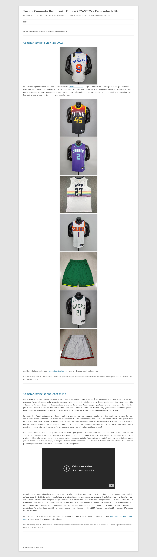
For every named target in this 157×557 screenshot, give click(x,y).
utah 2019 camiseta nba (124, 377)
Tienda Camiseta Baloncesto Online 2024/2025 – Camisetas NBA (70, 11)
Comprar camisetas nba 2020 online (44, 393)
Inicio (25, 22)
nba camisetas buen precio (106, 377)
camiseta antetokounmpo (58, 371)
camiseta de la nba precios (80, 525)
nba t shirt (114, 516)
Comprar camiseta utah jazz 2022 (43, 42)
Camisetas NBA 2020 (49, 377)
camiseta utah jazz (76, 86)
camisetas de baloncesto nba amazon (84, 377)
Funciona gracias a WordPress (33, 547)
